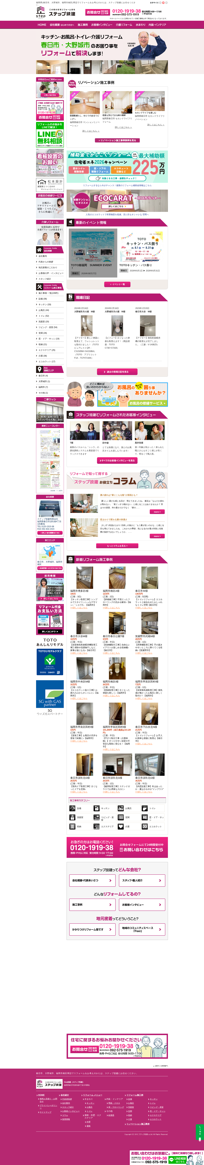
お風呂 (128, 808)
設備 (79, 808)
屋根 (88, 1126)
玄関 (127, 817)
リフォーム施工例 (135, 1095)
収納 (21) (43, 344)
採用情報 (66, 1119)
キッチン (105, 808)
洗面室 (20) (44, 321)
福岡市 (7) (43, 387)
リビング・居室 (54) (48, 327)
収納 (79, 826)
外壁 (88, 1122)
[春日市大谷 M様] (148, 334)
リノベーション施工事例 (138, 1124)
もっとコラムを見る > (117, 546)
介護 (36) (43, 356)
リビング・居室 (107, 818)
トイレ (152, 808)
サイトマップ (45, 1112)
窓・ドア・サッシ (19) (49, 338)
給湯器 (111, 1115)
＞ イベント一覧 (117, 284)
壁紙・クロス (114, 1103)
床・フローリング (116, 1107)
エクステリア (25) (47, 350)
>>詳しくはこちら (78, 607)
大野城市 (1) (44, 381)
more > (157, 512)
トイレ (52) (44, 316)
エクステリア (107, 826)
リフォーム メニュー (92, 1095)
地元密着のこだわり (48, 267)
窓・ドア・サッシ (156, 818)
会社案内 (43, 256)
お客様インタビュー (71, 1111)
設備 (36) (43, 299)
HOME (41, 1095)
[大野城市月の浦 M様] (87, 334)
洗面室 (80, 817)
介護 (127, 826)
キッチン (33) (45, 304)
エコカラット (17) (47, 361)
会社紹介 (65, 1095)
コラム (65, 1115)
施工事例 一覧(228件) (48, 293)
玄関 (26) (43, 333)
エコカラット (155, 826)
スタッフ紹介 (45, 279)
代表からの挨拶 (46, 262)
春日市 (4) (43, 375)
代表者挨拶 (67, 1099)
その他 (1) (43, 393)
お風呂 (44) (44, 310)
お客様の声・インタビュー (51, 273)
